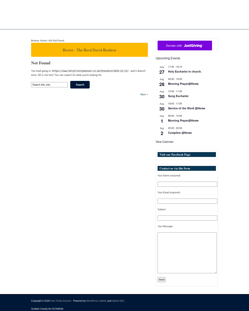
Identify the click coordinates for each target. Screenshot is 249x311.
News (115, 33)
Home (89, 33)
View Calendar (165, 142)
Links (160, 33)
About (100, 33)
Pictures (132, 33)
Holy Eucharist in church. (185, 71)
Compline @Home (180, 133)
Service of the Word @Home (186, 108)
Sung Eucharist (178, 96)
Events (145, 33)
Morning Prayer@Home (183, 84)
